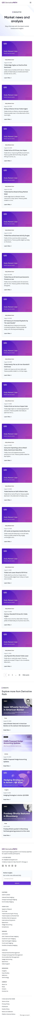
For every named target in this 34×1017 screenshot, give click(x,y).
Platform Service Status (8, 1014)
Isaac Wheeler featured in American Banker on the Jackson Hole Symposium (16, 725)
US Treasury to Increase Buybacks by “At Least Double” (16, 322)
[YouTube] (9, 866)
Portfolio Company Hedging (10, 945)
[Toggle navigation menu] (30, 2)
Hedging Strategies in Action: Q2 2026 (16, 795)
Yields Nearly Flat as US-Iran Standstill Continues (16, 366)
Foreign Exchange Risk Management (12, 955)
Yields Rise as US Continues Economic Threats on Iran (16, 278)
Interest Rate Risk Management (11, 952)
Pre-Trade (4, 911)
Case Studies (5, 973)
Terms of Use (5, 1001)
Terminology (5, 977)
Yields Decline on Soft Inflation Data (16, 491)
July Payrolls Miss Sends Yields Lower (16, 656)
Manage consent (25, 1015)
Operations (5, 922)
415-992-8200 (7, 857)
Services (4, 931)
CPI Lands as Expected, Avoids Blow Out (17, 531)
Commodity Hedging (8, 902)
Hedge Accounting (7, 924)
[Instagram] (12, 866)
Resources (5, 968)
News (3, 986)
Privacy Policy (5, 1004)
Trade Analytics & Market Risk (10, 916)
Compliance (5, 927)
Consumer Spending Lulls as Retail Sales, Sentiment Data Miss (15, 449)
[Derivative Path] (9, 2)
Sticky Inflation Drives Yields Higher (16, 109)
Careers (4, 989)
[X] (6, 866)
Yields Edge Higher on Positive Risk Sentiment (15, 66)
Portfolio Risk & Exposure (9, 918)
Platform (4, 892)
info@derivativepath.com (10, 859)
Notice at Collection (7, 1011)
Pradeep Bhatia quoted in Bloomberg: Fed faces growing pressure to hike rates (16, 830)
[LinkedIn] (3, 866)
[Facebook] (15, 866)
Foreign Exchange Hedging (9, 899)
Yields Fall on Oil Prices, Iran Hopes (15, 150)
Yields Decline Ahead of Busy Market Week (16, 193)
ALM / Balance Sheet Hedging (10, 936)
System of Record (7, 909)
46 (19, 675)
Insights (4, 971)
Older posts (26, 675)
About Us (4, 984)
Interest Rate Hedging (8, 897)
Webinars (4, 975)
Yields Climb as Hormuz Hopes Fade (16, 406)
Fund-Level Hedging (7, 943)
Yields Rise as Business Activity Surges (16, 235)
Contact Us (5, 991)
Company (4, 982)
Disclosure (5, 1006)
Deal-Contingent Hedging (9, 941)
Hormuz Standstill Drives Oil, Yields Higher (15, 615)
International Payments (8, 920)
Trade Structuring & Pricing (10, 913)
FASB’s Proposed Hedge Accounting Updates (15, 760)
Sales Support (6, 964)
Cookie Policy (5, 1009)
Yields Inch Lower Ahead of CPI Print (15, 572)
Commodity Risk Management (10, 957)
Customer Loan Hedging (8, 938)
